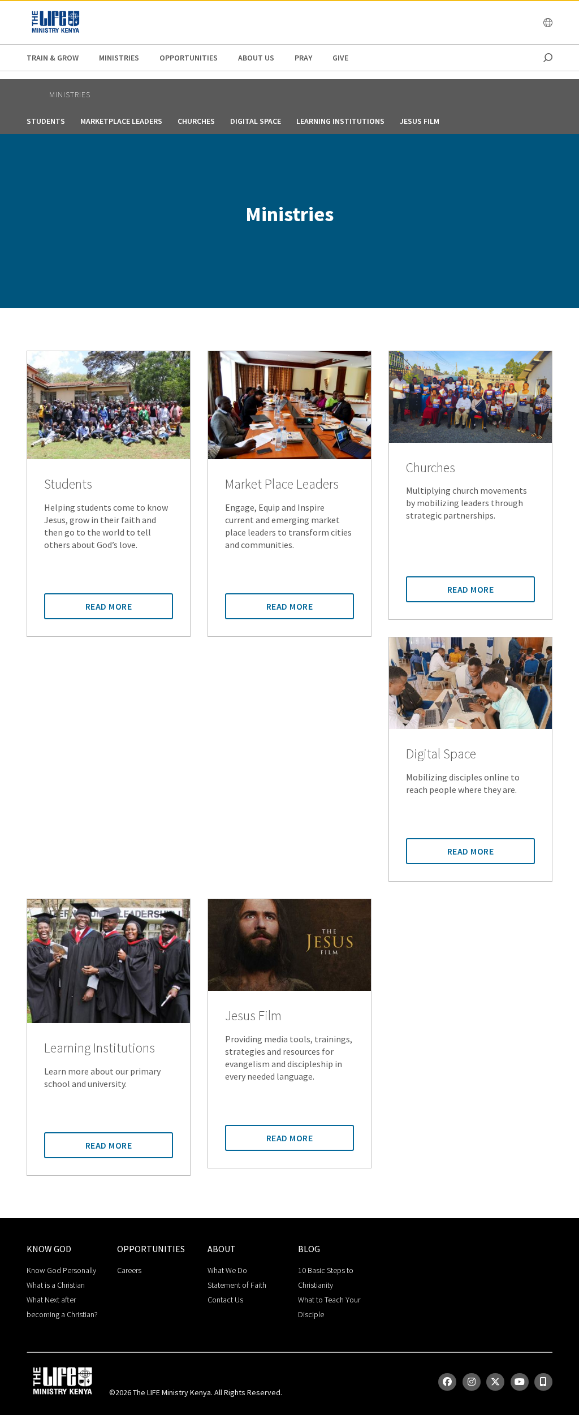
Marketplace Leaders (121, 121)
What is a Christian (56, 1285)
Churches (196, 121)
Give (340, 58)
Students (46, 121)
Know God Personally (61, 1270)
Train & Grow (53, 58)
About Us (256, 58)
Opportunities (188, 58)
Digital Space (255, 121)
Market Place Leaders (282, 484)
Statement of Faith (237, 1285)
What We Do (227, 1270)
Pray (303, 58)
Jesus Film (419, 121)
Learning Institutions (340, 121)
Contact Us (225, 1300)
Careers (129, 1270)
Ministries (119, 58)
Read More (108, 606)
